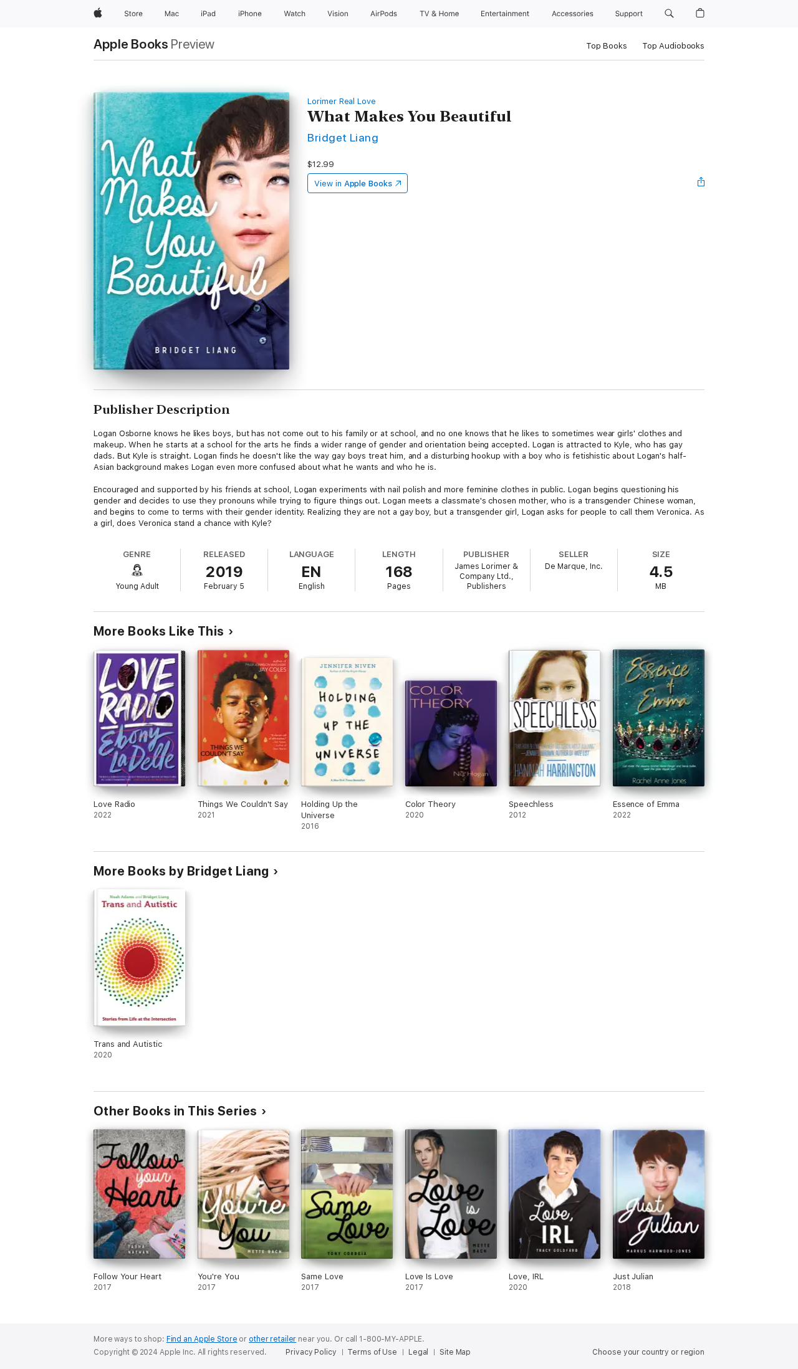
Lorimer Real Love (341, 101)
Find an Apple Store (202, 1339)
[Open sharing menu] (701, 183)
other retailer (272, 1339)
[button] (669, 13)
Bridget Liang (342, 137)
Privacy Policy (311, 1352)
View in (353, 183)
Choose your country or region (648, 1352)
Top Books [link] (606, 45)
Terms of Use (372, 1352)
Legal (418, 1352)
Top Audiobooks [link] (673, 45)
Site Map (455, 1352)
